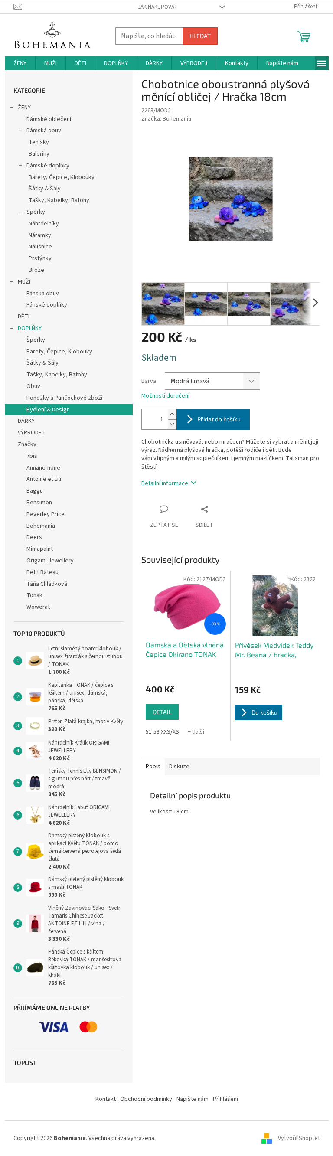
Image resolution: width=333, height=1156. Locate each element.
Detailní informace (164, 483)
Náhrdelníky (44, 223)
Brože (36, 270)
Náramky (40, 235)
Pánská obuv (42, 293)
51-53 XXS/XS (162, 732)
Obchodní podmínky (146, 1099)
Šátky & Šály (45, 188)
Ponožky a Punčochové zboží (64, 398)
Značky (27, 444)
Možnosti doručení (165, 396)
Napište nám (192, 1099)
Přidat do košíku (219, 419)
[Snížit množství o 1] (172, 424)
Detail (162, 711)
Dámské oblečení (48, 119)
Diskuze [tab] (179, 766)
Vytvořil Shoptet (299, 1138)
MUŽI (24, 282)
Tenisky (39, 142)
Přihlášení (225, 1099)
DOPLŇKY (30, 328)
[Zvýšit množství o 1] (172, 414)
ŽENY (24, 107)
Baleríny (39, 154)
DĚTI (23, 316)
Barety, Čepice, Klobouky (62, 177)
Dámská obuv (43, 130)
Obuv (33, 386)
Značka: (166, 118)
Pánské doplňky (46, 304)
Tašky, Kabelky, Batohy (59, 200)
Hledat (200, 35)
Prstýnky (40, 258)
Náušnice (40, 246)
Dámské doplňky (47, 165)
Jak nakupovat (157, 7)
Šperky (35, 212)
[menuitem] (20, 63)
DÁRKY (26, 421)
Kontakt (105, 1099)
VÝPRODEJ (31, 432)
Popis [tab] (153, 766)
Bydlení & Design (48, 409)
